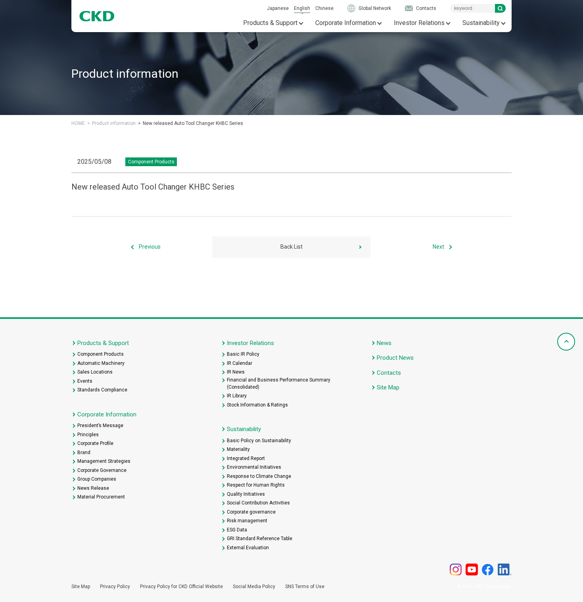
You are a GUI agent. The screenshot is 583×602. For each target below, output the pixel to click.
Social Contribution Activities (258, 503)
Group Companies (96, 479)
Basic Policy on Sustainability (259, 440)
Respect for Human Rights (256, 485)
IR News (236, 372)
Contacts (426, 8)
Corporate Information (345, 23)
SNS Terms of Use (304, 586)
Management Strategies (103, 461)
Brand (83, 452)
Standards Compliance (102, 390)
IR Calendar (239, 363)
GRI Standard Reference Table (259, 538)
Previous (150, 246)
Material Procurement (101, 497)
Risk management (247, 520)
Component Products (100, 354)
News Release (93, 488)
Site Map (388, 387)
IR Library (237, 396)
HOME (78, 123)
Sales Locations (95, 372)
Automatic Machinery (101, 363)
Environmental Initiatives (254, 467)
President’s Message (100, 425)
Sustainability (481, 23)
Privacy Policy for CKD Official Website (181, 586)
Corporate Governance (102, 470)
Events (84, 381)
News (384, 343)
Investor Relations (419, 23)
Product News (395, 357)
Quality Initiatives (246, 494)
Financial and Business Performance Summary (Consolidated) (278, 383)
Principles (88, 434)
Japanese (278, 8)
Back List (291, 246)
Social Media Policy (254, 586)
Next (438, 246)
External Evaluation (248, 547)
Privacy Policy (115, 586)
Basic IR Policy (243, 354)
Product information (114, 123)
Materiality (238, 449)
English (302, 8)
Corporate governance (251, 512)
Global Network (375, 8)
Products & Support (270, 23)
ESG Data (237, 530)
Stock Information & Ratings (257, 405)
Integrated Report (246, 458)
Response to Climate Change (259, 476)
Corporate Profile (95, 443)
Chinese (324, 8)
